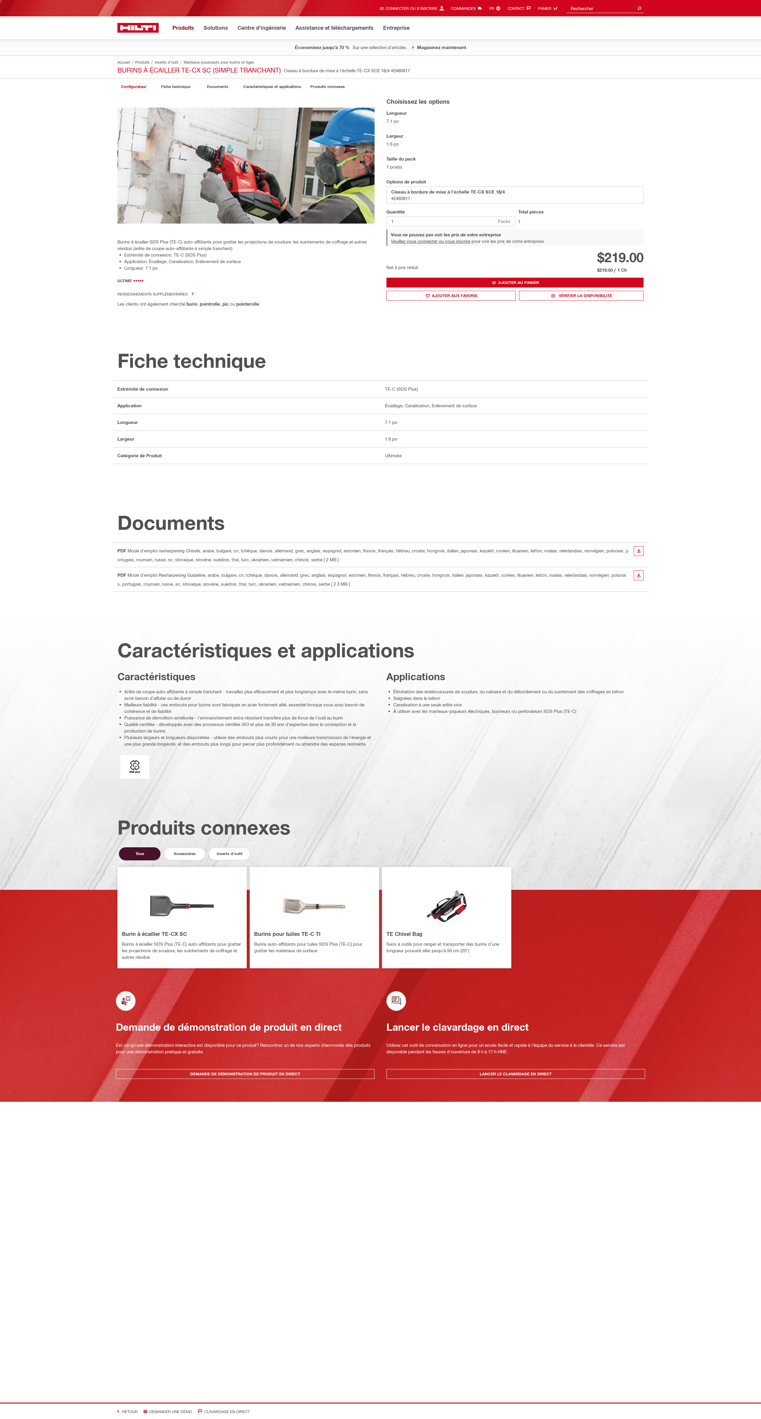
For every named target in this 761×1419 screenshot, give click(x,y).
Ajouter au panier (518, 282)
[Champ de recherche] (639, 8)
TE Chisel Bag (404, 934)
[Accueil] (138, 28)
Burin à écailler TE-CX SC (154, 934)
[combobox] (605, 8)
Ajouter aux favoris (454, 295)
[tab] (134, 86)
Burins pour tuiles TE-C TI (287, 934)
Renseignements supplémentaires (152, 294)
